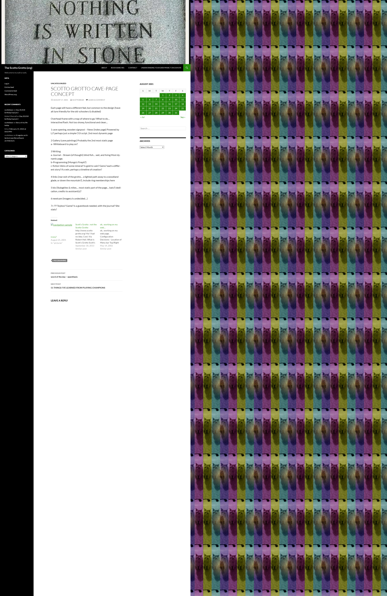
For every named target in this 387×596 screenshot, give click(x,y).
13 (149, 104)
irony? (54, 237)
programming (59, 260)
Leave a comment (96, 100)
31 (176, 112)
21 (156, 108)
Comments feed (11, 91)
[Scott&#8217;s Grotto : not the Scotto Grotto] (87, 236)
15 (163, 104)
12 (143, 104)
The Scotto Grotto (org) (18, 67)
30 (169, 112)
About (104, 68)
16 (169, 104)
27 (149, 112)
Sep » (182, 117)
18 (182, 104)
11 (182, 99)
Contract (132, 68)
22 (163, 108)
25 (182, 108)
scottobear (78, 100)
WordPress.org (11, 94)
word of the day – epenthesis (64, 275)
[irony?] (61, 229)
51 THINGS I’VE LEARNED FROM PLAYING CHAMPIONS (78, 286)
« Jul (142, 117)
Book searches (117, 68)
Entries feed (9, 87)
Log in (7, 83)
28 (156, 112)
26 (143, 112)
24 (176, 108)
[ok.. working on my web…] (112, 236)
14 (156, 104)
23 (169, 108)
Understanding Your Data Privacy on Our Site (161, 68)
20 (149, 108)
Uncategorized (58, 83)
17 (176, 104)
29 (163, 112)
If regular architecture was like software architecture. (16, 138)
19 (143, 108)
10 (176, 99)
